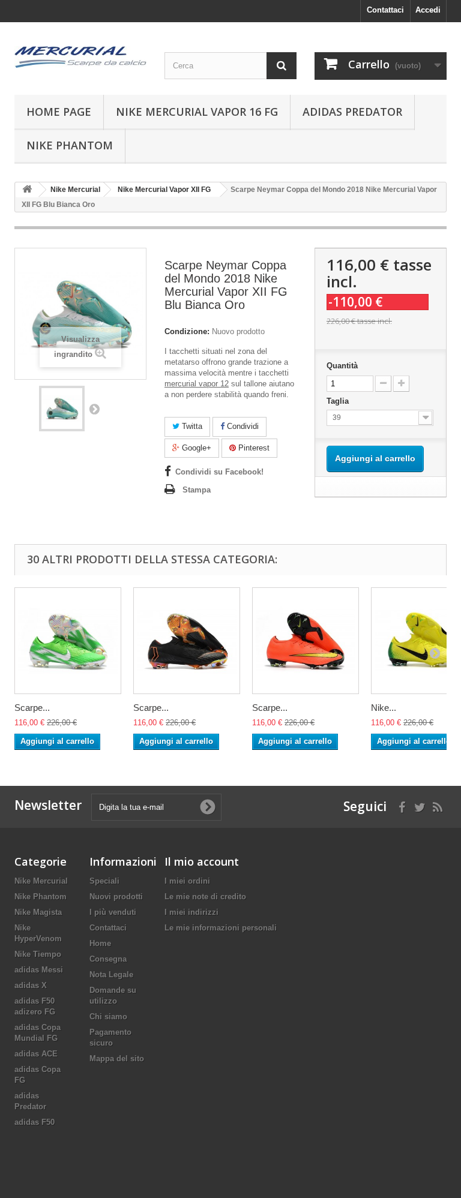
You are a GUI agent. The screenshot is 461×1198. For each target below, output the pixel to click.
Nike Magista (38, 912)
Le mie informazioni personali (220, 927)
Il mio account (201, 861)
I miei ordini (187, 880)
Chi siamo (108, 1016)
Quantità (342, 365)
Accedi (428, 9)
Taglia (339, 401)
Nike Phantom (69, 145)
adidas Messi (38, 969)
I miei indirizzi (191, 912)
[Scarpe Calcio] (80, 57)
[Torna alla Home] (27, 189)
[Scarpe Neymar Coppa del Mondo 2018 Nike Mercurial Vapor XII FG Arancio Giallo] (305, 640)
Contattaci (385, 9)
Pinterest (253, 447)
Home (100, 943)
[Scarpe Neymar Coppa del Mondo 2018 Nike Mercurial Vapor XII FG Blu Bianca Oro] (62, 408)
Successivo (94, 409)
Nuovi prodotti (116, 896)
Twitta (190, 426)
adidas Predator (352, 111)
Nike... (383, 707)
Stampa (196, 489)
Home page (58, 111)
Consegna (108, 958)
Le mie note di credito (205, 896)
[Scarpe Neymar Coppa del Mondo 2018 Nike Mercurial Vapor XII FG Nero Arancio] (186, 640)
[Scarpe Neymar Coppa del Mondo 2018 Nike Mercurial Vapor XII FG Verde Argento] (67, 640)
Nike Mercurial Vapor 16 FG (197, 111)
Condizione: (186, 331)
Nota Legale (111, 974)
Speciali (104, 880)
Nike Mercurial (41, 880)
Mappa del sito (116, 1058)
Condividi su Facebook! (219, 471)
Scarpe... (32, 707)
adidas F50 (34, 1122)
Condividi (241, 426)
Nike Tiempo (37, 954)
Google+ (195, 447)
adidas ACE (36, 1053)
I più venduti (112, 912)
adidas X (30, 985)
